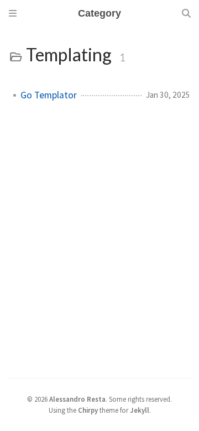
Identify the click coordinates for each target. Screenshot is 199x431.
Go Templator (48, 95)
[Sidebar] (12, 13)
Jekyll (139, 410)
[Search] (186, 13)
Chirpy (88, 410)
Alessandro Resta (77, 399)
